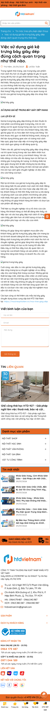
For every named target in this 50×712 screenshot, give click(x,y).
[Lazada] (9, 673)
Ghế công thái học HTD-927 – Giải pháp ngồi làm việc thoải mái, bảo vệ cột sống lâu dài (24, 407)
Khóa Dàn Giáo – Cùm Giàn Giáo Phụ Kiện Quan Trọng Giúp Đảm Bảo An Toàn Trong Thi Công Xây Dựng (32, 510)
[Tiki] (15, 673)
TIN (12, 367)
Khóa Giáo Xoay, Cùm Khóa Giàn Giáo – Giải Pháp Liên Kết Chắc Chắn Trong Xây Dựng (32, 477)
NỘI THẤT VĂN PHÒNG (13, 449)
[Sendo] (22, 673)
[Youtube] (15, 685)
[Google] (22, 685)
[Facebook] (9, 685)
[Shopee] (3, 673)
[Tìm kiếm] (46, 23)
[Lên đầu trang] (44, 687)
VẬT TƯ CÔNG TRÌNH (12, 459)
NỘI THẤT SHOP (9, 438)
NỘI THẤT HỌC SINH (11, 443)
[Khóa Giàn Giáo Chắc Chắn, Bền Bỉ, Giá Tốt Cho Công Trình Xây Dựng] (8, 490)
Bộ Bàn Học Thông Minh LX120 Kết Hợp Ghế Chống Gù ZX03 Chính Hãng (30, 521)
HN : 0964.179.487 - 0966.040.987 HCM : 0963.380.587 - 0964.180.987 (22, 601)
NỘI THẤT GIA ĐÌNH (11, 454)
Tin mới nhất (10, 469)
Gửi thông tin (10, 354)
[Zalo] (3, 685)
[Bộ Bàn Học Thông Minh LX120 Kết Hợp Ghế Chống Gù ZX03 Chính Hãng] (8, 523)
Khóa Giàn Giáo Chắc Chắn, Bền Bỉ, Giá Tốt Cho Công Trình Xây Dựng (31, 488)
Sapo (32, 700)
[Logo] (25, 14)
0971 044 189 (9, 660)
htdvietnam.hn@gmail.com (18, 607)
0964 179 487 (9, 649)
